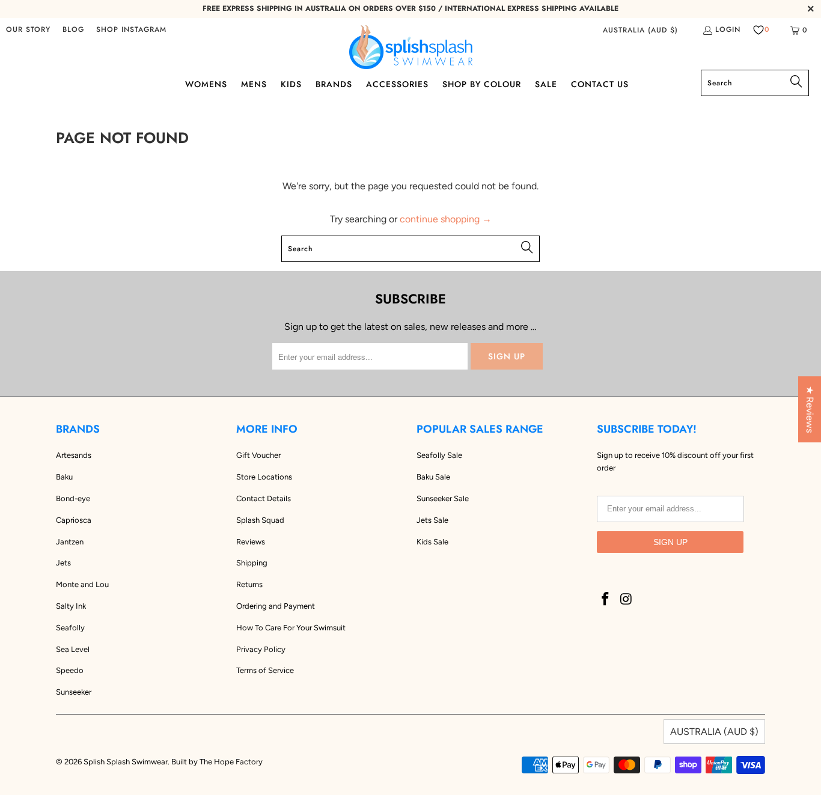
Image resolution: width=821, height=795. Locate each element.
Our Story (28, 29)
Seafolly (70, 627)
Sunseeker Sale (443, 498)
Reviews (250, 541)
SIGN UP (670, 542)
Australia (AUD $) (640, 30)
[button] (206, 85)
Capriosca (73, 520)
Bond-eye (73, 498)
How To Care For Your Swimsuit (291, 627)
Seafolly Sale (439, 455)
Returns (249, 584)
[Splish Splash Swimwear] (410, 47)
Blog (73, 29)
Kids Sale (432, 541)
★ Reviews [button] (810, 409)
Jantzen (70, 541)
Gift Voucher (258, 455)
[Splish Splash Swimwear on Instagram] (627, 600)
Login (727, 29)
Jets (63, 562)
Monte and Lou (82, 584)
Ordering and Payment (275, 606)
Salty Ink (71, 606)
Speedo (70, 670)
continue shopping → (446, 219)
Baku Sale (433, 476)
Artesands (73, 455)
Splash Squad (260, 520)
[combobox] (755, 83)
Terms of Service (265, 670)
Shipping (251, 562)
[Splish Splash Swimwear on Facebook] (606, 600)
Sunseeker (73, 691)
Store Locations (264, 476)
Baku (64, 476)
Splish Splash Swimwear (126, 761)
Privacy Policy (260, 649)
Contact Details (263, 498)
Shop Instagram (131, 29)
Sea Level (73, 649)
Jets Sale (432, 520)
